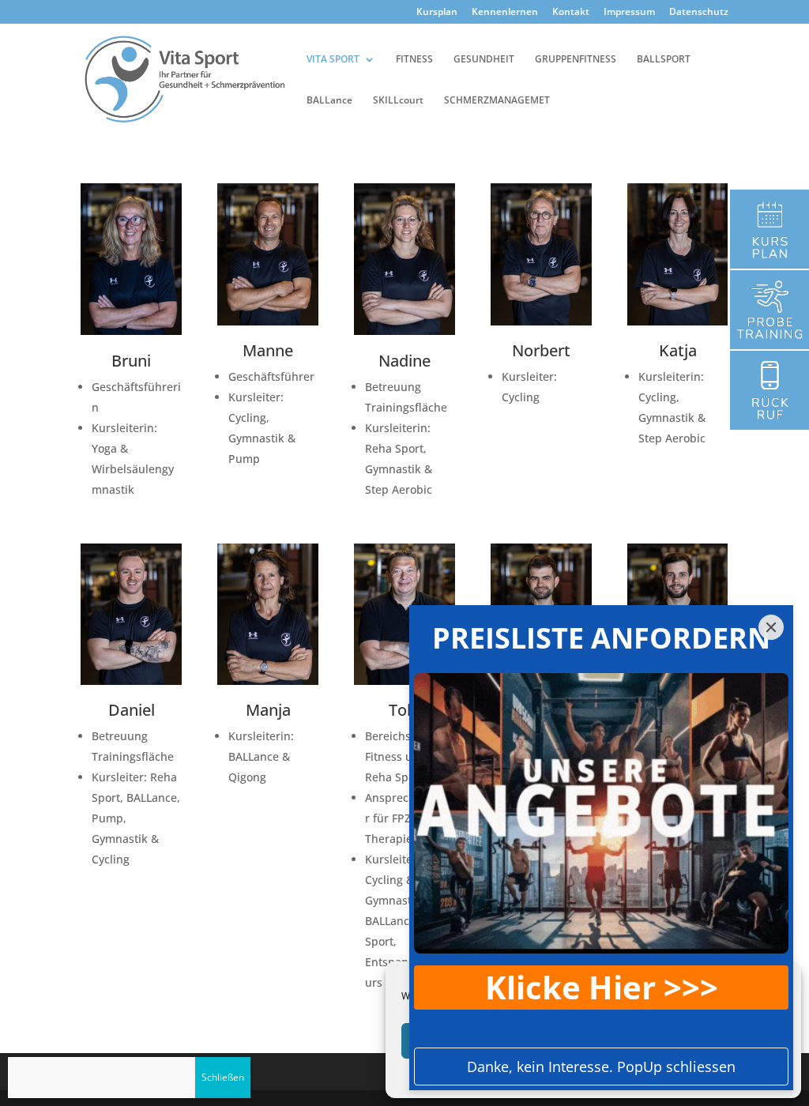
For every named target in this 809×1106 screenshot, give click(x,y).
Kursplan (436, 12)
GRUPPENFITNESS (575, 60)
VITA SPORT (333, 60)
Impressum (629, 12)
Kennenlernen (505, 12)
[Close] (771, 627)
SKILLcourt (398, 101)
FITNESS (414, 60)
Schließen (222, 1077)
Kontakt (570, 12)
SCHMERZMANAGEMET (497, 101)
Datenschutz (698, 12)
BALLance (329, 101)
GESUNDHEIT (483, 60)
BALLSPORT (663, 60)
